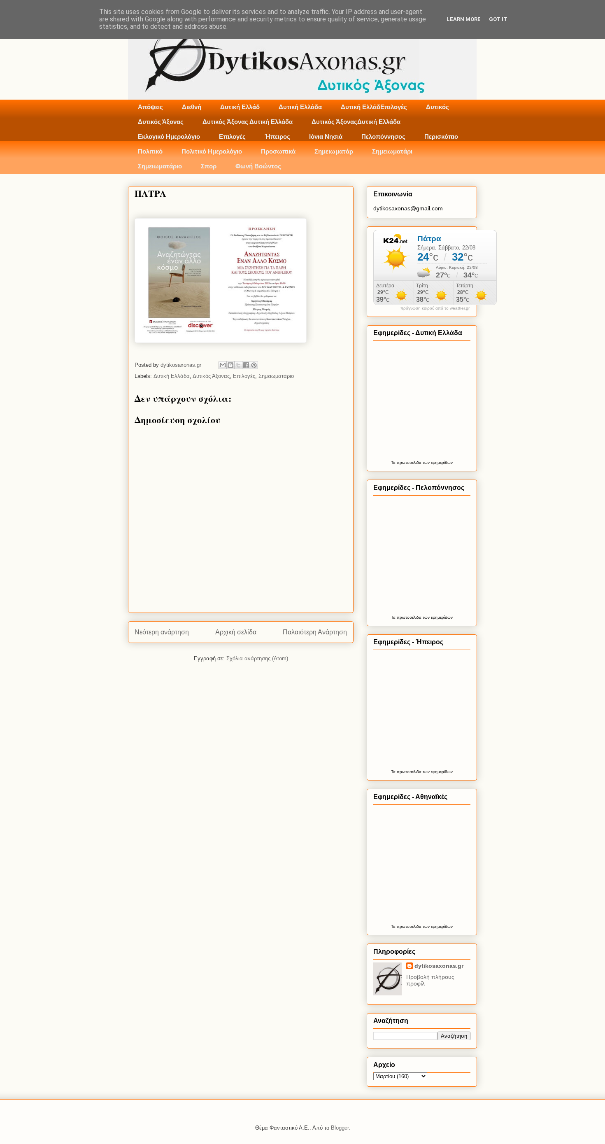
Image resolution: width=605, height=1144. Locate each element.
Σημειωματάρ (333, 151)
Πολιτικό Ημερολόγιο (212, 151)
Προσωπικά (278, 151)
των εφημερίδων (437, 462)
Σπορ (208, 166)
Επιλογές (232, 136)
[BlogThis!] (230, 365)
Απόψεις (150, 106)
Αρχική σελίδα (235, 632)
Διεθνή (191, 106)
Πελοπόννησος (383, 136)
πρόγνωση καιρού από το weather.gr (435, 308)
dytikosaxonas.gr (438, 965)
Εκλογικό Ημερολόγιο (169, 136)
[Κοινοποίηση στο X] (238, 365)
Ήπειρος (277, 136)
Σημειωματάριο (160, 166)
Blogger (340, 1128)
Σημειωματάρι (392, 151)
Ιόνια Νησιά (325, 136)
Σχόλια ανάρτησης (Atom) (257, 658)
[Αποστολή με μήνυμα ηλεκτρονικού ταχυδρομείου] (223, 365)
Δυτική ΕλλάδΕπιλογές (374, 106)
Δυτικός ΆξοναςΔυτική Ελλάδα (356, 121)
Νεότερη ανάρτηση (162, 632)
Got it (498, 19)
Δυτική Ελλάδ (240, 106)
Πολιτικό (150, 151)
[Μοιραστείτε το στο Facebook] (246, 365)
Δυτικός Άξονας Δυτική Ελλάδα (247, 121)
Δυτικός (437, 106)
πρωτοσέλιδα (409, 462)
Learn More (464, 19)
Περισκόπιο (441, 136)
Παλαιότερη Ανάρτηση (315, 632)
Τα (394, 462)
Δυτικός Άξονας (161, 121)
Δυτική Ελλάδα (300, 106)
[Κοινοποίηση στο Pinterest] (254, 365)
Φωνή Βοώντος (258, 166)
